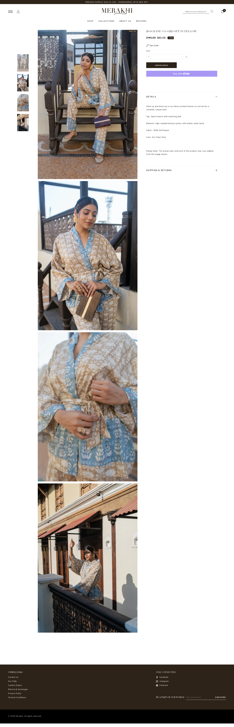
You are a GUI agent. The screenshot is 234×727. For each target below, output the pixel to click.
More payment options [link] (181, 80)
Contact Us (13, 677)
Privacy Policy (14, 693)
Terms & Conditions (17, 697)
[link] (23, 62)
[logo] (116, 11)
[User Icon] (18, 11)
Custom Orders (15, 685)
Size (148, 51)
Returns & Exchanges (18, 689)
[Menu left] (10, 11)
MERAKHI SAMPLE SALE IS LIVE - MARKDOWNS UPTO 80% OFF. (117, 2)
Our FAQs (12, 681)
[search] (211, 11)
